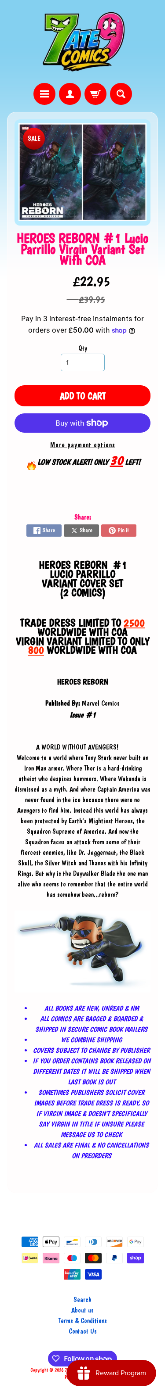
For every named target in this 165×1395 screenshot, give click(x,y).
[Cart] (95, 94)
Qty (82, 348)
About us (82, 1310)
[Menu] (44, 94)
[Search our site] (121, 94)
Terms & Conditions (83, 1320)
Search (82, 1299)
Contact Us (83, 1331)
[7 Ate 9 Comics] (83, 41)
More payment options (82, 445)
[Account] (70, 94)
